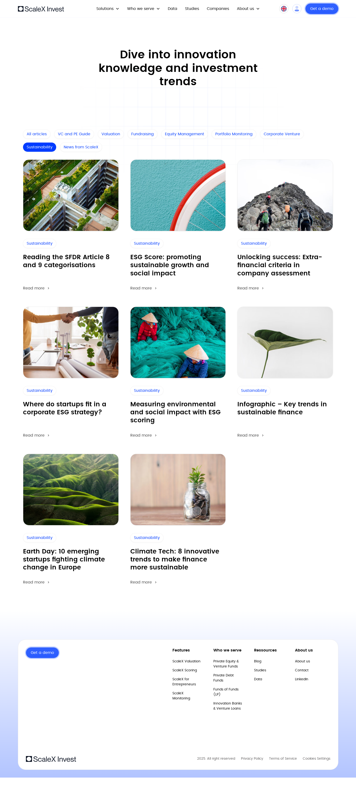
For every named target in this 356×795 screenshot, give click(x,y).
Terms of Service (283, 758)
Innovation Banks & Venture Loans (227, 706)
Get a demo (321, 9)
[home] (41, 8)
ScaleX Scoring (184, 670)
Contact (302, 670)
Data (172, 9)
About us (302, 661)
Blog (257, 661)
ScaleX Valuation (186, 661)
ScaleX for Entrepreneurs (184, 682)
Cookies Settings (316, 758)
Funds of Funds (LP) (226, 692)
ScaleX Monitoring (181, 696)
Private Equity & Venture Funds (226, 664)
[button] (108, 9)
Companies (218, 9)
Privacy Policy (252, 758)
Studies (192, 9)
